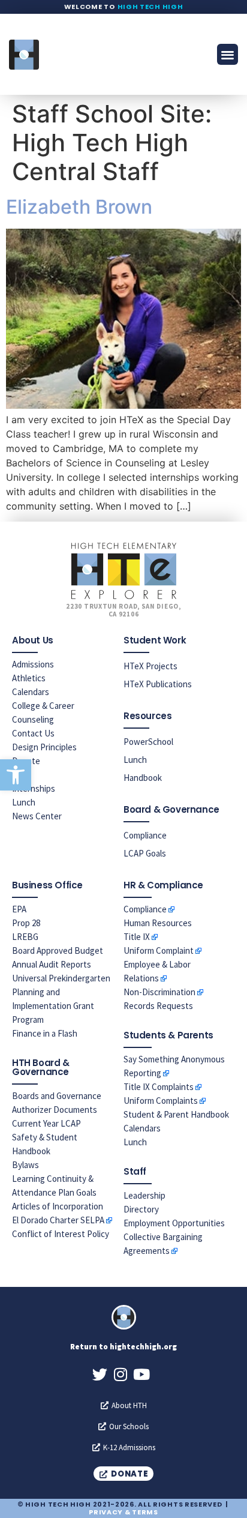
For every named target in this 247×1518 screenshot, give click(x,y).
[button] (15, 775)
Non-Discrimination (159, 992)
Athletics (29, 678)
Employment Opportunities (174, 1223)
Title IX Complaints (158, 1086)
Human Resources (157, 923)
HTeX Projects (150, 666)
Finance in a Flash (44, 1033)
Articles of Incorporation (57, 1206)
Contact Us (33, 733)
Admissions (33, 664)
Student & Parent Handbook (176, 1114)
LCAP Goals (144, 853)
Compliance (145, 835)
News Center (37, 816)
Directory (141, 1209)
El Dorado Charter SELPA (58, 1220)
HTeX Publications (157, 684)
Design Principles (44, 747)
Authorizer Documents (54, 1109)
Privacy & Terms (123, 1512)
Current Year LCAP (46, 1123)
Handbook (142, 777)
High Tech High (150, 6)
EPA (19, 909)
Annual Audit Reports (51, 964)
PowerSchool (148, 741)
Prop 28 (26, 923)
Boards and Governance (56, 1095)
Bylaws (25, 1164)
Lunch (23, 802)
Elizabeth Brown (79, 206)
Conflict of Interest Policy (60, 1233)
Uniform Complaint (158, 950)
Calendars (30, 691)
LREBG (25, 936)
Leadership (144, 1195)
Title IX (136, 936)
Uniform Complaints (160, 1100)
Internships (33, 788)
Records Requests (158, 1005)
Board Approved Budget (57, 950)
